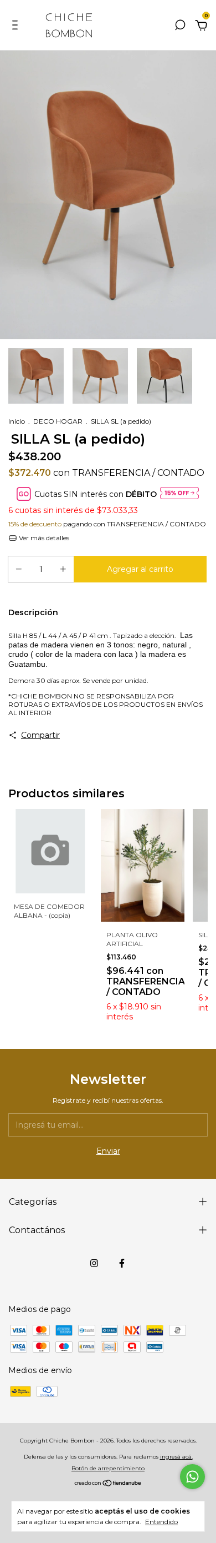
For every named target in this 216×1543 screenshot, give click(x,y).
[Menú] (16, 26)
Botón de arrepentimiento (108, 1468)
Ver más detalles (43, 538)
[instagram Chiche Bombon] (94, 1263)
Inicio (16, 421)
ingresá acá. (176, 1456)
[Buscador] (180, 26)
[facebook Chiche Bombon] (121, 1263)
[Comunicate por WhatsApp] (192, 1476)
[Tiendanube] (108, 1484)
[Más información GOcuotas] (179, 494)
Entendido (161, 1521)
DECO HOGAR (58, 421)
